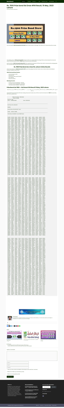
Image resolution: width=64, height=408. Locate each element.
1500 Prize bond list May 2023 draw (15, 92)
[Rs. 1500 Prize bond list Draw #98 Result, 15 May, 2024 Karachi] (49, 334)
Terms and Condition (47, 405)
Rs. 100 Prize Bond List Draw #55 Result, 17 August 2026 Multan (32, 390)
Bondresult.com (20, 405)
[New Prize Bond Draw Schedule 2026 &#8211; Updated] (32, 334)
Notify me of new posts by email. (14, 374)
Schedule (29, 1)
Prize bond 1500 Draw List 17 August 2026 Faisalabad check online (31, 397)
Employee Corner (44, 1)
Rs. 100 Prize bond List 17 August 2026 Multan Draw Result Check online (31, 394)
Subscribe (53, 387)
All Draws (23, 1)
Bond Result (10, 1)
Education (34, 1)
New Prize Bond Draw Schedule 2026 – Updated (31, 339)
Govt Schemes (51, 1)
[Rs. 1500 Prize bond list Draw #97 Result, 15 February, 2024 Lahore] (15, 334)
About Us (37, 405)
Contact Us (42, 405)
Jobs (39, 1)
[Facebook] (7, 322)
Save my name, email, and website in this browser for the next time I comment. (23, 369)
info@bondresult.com (47, 391)
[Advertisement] (32, 17)
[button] (56, 1)
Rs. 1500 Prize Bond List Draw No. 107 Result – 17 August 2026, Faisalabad (31, 387)
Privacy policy (54, 405)
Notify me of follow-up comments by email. (16, 371)
